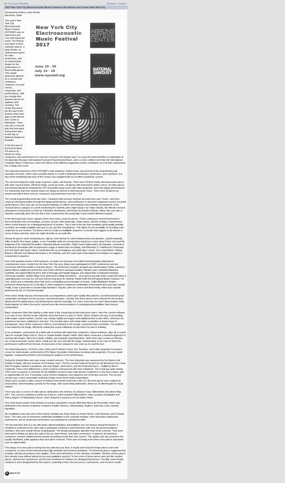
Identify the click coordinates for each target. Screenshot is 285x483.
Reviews (111, 3)
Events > (122, 3)
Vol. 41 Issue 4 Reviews (16, 3)
